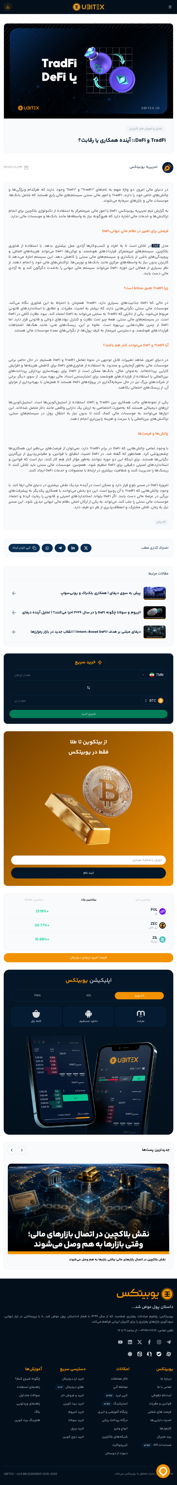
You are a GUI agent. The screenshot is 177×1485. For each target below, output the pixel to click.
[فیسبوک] (149, 1342)
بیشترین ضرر (143, 900)
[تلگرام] (168, 1342)
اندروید (139, 995)
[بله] (159, 1354)
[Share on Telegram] (60, 548)
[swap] (88, 687)
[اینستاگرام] (159, 1342)
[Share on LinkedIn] (73, 548)
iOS (88, 995)
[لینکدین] (130, 1342)
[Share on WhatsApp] (47, 548)
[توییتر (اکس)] (139, 1342)
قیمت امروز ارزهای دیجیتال (88, 957)
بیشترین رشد (88, 900)
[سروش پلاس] (149, 1354)
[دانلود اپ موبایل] (8, 7)
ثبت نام (88, 873)
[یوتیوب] (120, 1342)
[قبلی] (22, 1150)
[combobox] (152, 675)
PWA (37, 995)
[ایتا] (139, 1354)
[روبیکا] (130, 1354)
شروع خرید (88, 713)
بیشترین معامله (33, 900)
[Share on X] (85, 548)
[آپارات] (168, 1354)
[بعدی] (12, 1150)
